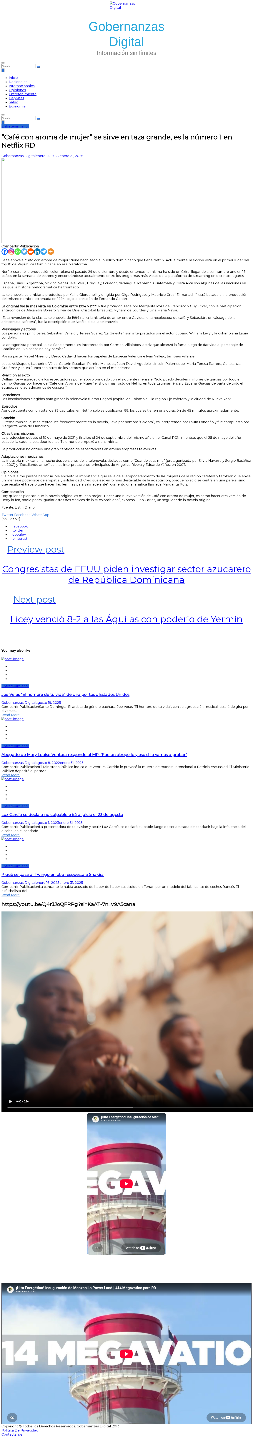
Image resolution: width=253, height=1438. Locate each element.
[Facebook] (4, 251)
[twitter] (10, 671)
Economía (17, 106)
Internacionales (22, 86)
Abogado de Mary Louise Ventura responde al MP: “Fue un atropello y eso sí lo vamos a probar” (94, 754)
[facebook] (10, 666)
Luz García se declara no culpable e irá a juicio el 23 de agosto (62, 814)
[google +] (10, 675)
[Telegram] (43, 251)
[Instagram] (11, 251)
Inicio (13, 78)
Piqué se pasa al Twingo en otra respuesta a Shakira (52, 874)
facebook (19, 526)
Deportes (16, 98)
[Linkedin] (37, 251)
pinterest (19, 539)
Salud (13, 102)
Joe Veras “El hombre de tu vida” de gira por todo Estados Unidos (65, 694)
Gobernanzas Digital (18, 156)
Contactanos (12, 1434)
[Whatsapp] (17, 251)
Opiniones (17, 90)
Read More (10, 715)
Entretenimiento (22, 94)
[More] (51, 251)
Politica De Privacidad (19, 1430)
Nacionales (18, 82)
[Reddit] (30, 251)
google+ (18, 534)
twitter (17, 530)
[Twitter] (24, 251)
